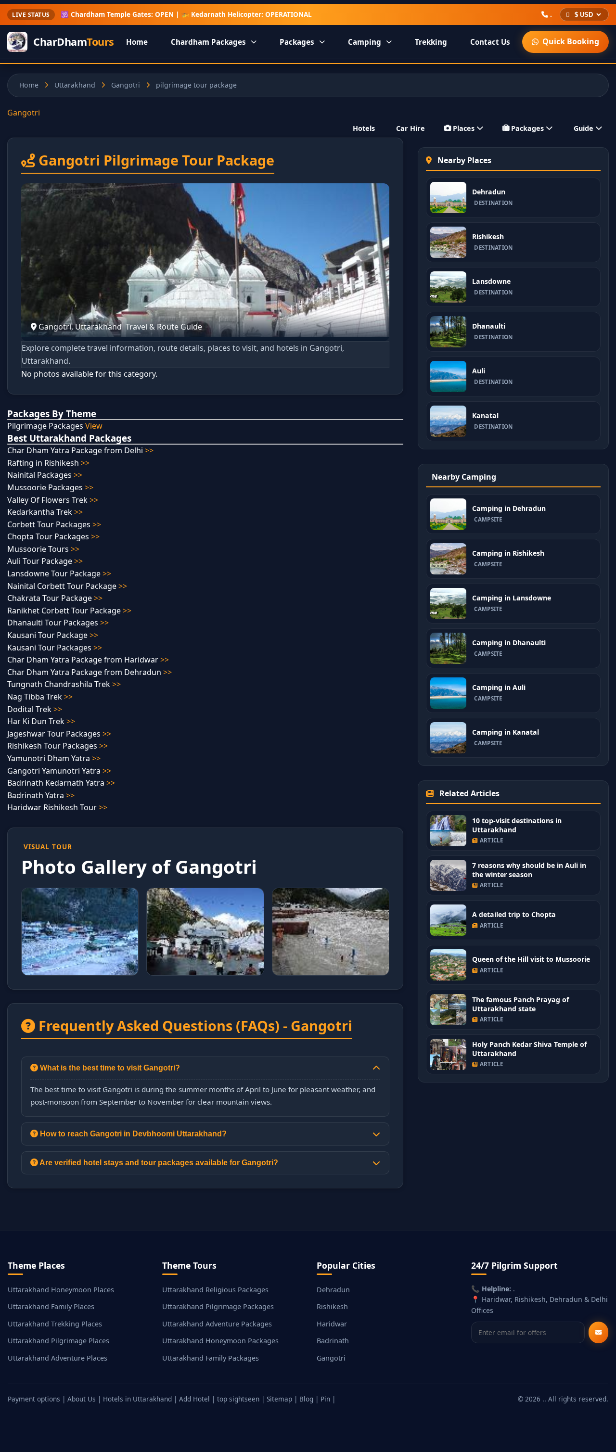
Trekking (431, 42)
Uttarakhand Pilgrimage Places (58, 1340)
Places (464, 128)
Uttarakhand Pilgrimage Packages (218, 1306)
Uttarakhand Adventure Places (57, 1358)
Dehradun (333, 1289)
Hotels (364, 128)
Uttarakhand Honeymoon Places (61, 1289)
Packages (297, 42)
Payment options (34, 1398)
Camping (364, 42)
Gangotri (125, 84)
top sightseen (238, 1398)
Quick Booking (570, 41)
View (94, 425)
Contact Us (490, 42)
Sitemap (279, 1398)
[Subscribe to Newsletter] (598, 1332)
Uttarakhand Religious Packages (215, 1289)
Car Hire (410, 128)
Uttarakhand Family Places (51, 1306)
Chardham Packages (208, 42)
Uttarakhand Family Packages (210, 1358)
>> (149, 450)
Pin (325, 1398)
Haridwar (332, 1323)
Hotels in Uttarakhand (137, 1398)
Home (137, 42)
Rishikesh (332, 1306)
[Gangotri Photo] (80, 931)
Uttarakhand (74, 84)
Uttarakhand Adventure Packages (217, 1323)
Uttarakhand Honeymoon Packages (220, 1340)
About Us (81, 1398)
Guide (583, 128)
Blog (306, 1398)
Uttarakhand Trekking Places (55, 1323)
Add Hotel (194, 1398)
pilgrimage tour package (196, 84)
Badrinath (333, 1340)
